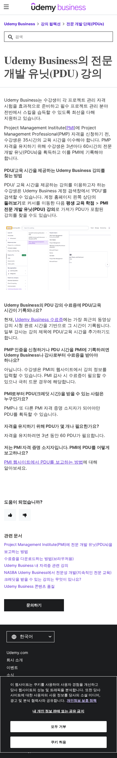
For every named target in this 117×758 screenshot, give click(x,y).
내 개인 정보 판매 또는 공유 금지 (58, 711)
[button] (30, 636)
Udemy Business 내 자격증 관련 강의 (36, 565)
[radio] (10, 515)
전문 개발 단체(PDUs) (85, 23)
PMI (70, 127)
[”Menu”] (7, 7)
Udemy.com (17, 652)
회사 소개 (15, 660)
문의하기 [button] (34, 605)
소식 (10, 674)
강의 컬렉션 (51, 23)
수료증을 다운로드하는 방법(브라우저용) (39, 558)
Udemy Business (19, 23)
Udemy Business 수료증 (39, 319)
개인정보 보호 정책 (82, 700)
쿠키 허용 (58, 742)
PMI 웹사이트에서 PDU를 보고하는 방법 (43, 462)
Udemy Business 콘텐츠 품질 (29, 586)
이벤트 (12, 667)
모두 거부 (58, 726)
